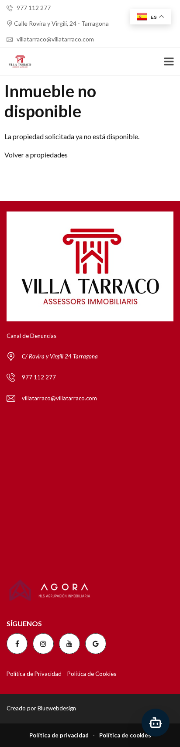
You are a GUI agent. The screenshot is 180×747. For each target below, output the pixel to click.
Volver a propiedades (36, 154)
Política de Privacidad (34, 673)
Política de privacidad (59, 735)
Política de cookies (125, 735)
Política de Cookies (91, 673)
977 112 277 (33, 7)
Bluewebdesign (57, 708)
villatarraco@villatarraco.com (54, 39)
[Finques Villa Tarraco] (16, 62)
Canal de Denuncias (31, 335)
